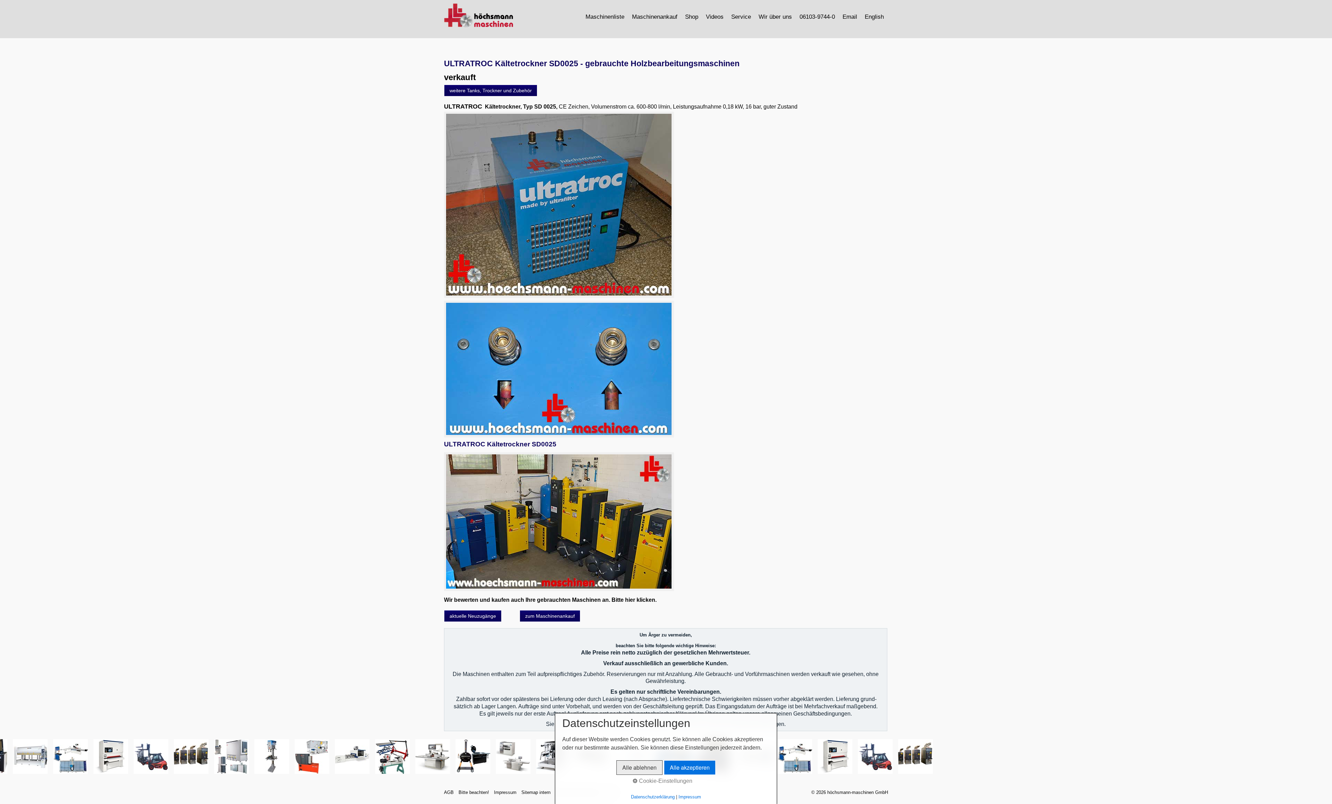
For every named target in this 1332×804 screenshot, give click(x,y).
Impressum (505, 792)
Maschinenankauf (654, 16)
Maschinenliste (605, 16)
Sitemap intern (535, 792)
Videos (715, 16)
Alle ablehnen (639, 767)
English (874, 16)
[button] (490, 90)
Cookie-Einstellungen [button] (665, 781)
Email (850, 16)
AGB (449, 792)
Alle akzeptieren (690, 767)
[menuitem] (605, 16)
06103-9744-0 (817, 16)
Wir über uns (775, 16)
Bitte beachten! (474, 792)
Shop (691, 16)
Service (741, 16)
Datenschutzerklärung (653, 796)
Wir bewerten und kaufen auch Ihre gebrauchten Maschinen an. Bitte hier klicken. (550, 600)
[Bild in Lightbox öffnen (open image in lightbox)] (559, 205)
